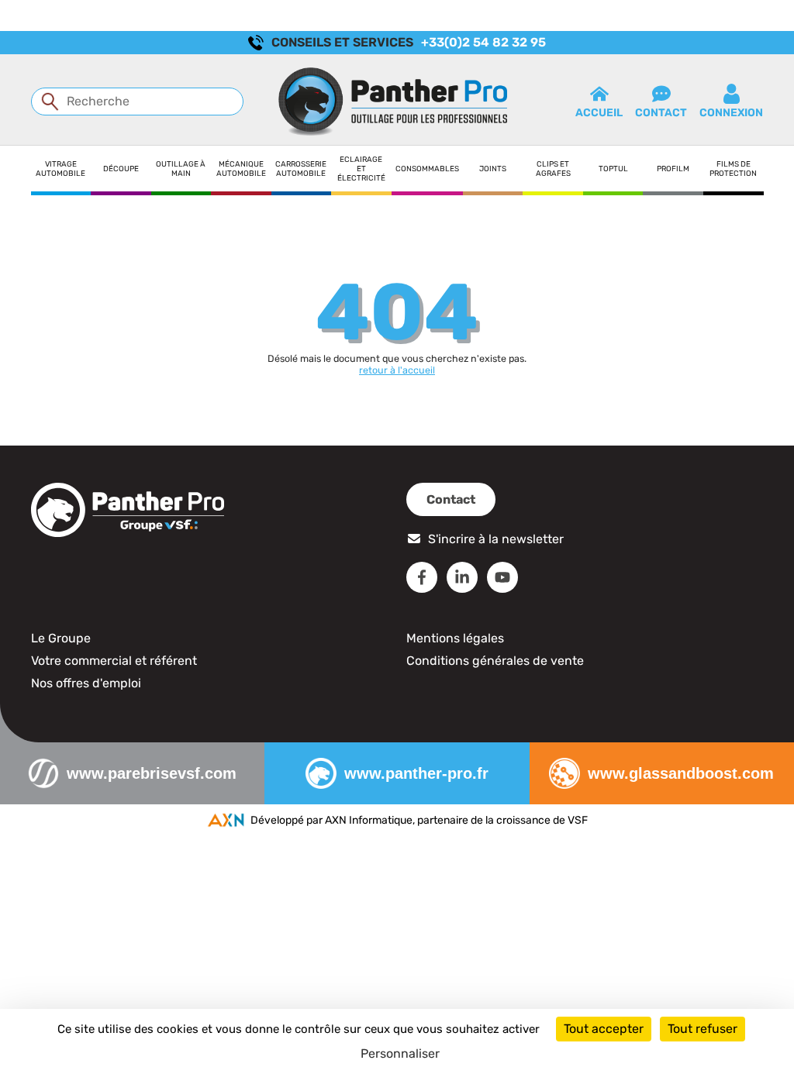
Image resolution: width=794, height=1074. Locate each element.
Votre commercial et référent (114, 660)
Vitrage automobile (60, 168)
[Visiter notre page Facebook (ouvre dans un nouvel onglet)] (421, 577)
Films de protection (733, 168)
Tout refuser (702, 1028)
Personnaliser (400, 1053)
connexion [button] (731, 112)
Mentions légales (455, 638)
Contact (450, 499)
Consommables (427, 168)
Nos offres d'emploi (86, 683)
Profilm (673, 168)
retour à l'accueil (397, 370)
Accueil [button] (599, 112)
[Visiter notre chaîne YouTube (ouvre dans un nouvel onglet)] (502, 577)
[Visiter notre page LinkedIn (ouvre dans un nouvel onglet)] (462, 577)
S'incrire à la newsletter (496, 539)
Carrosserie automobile (300, 168)
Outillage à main (180, 168)
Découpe (121, 168)
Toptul (613, 168)
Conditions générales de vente (495, 660)
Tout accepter (604, 1028)
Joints (492, 168)
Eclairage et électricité (361, 168)
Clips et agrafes (553, 168)
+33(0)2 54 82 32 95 (483, 42)
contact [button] (661, 112)
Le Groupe (61, 638)
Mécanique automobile (241, 168)
